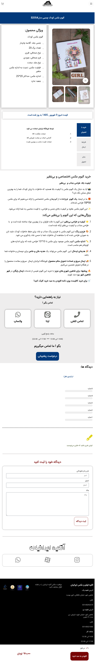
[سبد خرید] (2, 3)
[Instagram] (77, 560)
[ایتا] (47, 314)
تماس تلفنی (77, 321)
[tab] (84, 130)
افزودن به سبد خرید (79, 656)
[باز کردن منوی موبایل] (91, 3)
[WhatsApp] (18, 560)
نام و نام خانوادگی (83, 471)
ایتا (47, 321)
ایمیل (87, 480)
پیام (87, 490)
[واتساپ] (18, 314)
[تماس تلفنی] (77, 314)
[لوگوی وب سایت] (47, 3)
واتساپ (18, 321)
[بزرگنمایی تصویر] (85, 80)
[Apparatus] (47, 560)
